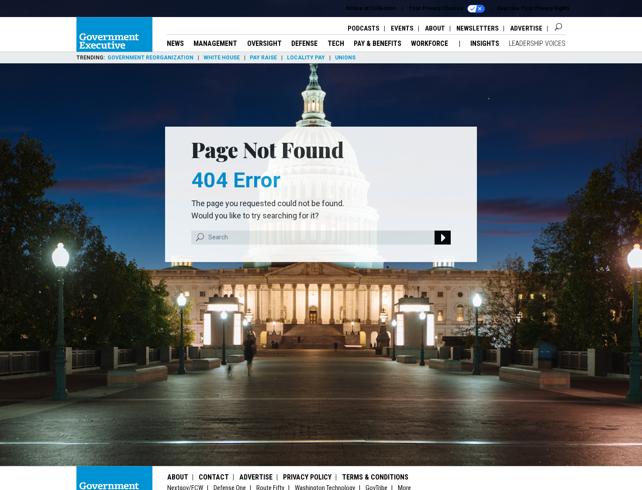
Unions (345, 58)
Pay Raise (263, 58)
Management (215, 43)
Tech (336, 43)
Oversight (264, 43)
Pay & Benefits (377, 43)
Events (402, 28)
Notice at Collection (371, 8)
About (435, 28)
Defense (304, 43)
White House (222, 58)
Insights (484, 43)
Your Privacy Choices (437, 8)
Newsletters (477, 28)
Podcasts (364, 28)
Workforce (430, 43)
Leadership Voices (537, 43)
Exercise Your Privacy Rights (533, 8)
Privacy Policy (307, 477)
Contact (214, 477)
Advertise (526, 28)
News (175, 43)
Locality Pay (306, 58)
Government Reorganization (150, 58)
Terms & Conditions (375, 477)
